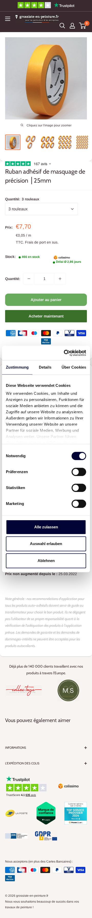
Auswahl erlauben (46, 543)
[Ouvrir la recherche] (62, 26)
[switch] (79, 472)
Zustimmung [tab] (17, 367)
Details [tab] (45, 367)
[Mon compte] (72, 26)
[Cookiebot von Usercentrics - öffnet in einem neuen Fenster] (65, 353)
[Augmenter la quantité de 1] (60, 278)
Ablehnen (46, 560)
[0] (82, 26)
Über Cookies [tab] (74, 367)
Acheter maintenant (46, 316)
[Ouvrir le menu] (7, 19)
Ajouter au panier (46, 299)
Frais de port (35, 242)
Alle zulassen (46, 527)
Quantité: (22, 199)
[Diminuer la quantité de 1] (29, 278)
